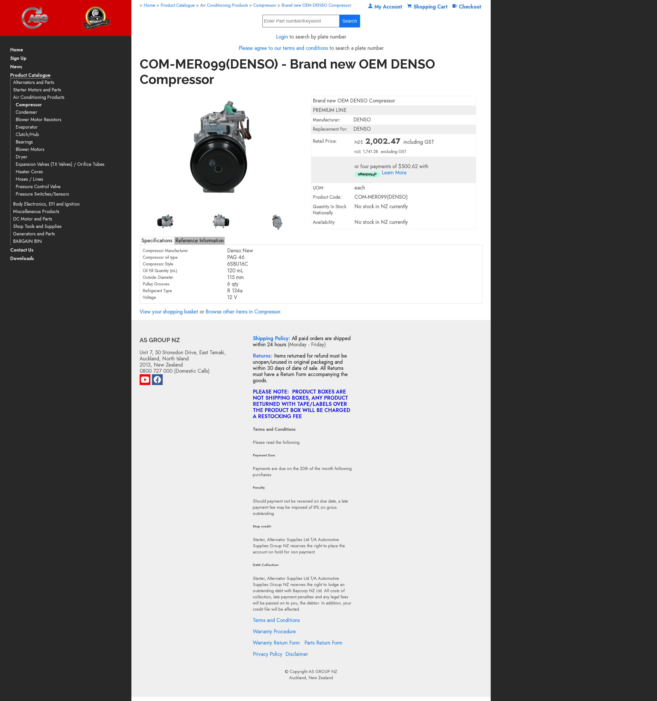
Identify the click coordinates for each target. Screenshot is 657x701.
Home (16, 50)
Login (282, 37)
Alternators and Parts (33, 82)
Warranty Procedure (274, 631)
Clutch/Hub (27, 134)
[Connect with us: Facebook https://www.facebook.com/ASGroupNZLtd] (157, 381)
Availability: (324, 222)
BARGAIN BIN (27, 241)
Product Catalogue (30, 75)
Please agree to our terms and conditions (283, 48)
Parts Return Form (323, 643)
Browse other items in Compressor (243, 311)
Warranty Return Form (276, 643)
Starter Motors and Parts (37, 90)
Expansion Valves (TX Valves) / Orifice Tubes (60, 164)
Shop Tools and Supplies (37, 226)
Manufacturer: (327, 120)
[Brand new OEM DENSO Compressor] (222, 209)
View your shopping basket (169, 311)
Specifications (157, 240)
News (16, 67)
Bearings (24, 142)
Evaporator (27, 127)
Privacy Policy (267, 654)
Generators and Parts (34, 234)
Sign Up (18, 58)
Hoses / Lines (29, 179)
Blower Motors (30, 149)
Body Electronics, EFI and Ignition (46, 204)
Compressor (29, 104)
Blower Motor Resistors (38, 119)
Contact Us (21, 250)
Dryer (21, 157)
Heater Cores (29, 171)
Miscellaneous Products (36, 211)
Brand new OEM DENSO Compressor (316, 5)
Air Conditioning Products (38, 97)
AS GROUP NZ (323, 671)
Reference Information (199, 240)
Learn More (394, 172)
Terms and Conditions (276, 620)
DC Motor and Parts (32, 219)
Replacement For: (330, 129)
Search (349, 21)
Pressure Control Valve (38, 186)
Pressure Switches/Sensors (42, 194)
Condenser (26, 112)
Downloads (22, 259)
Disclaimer (296, 654)
